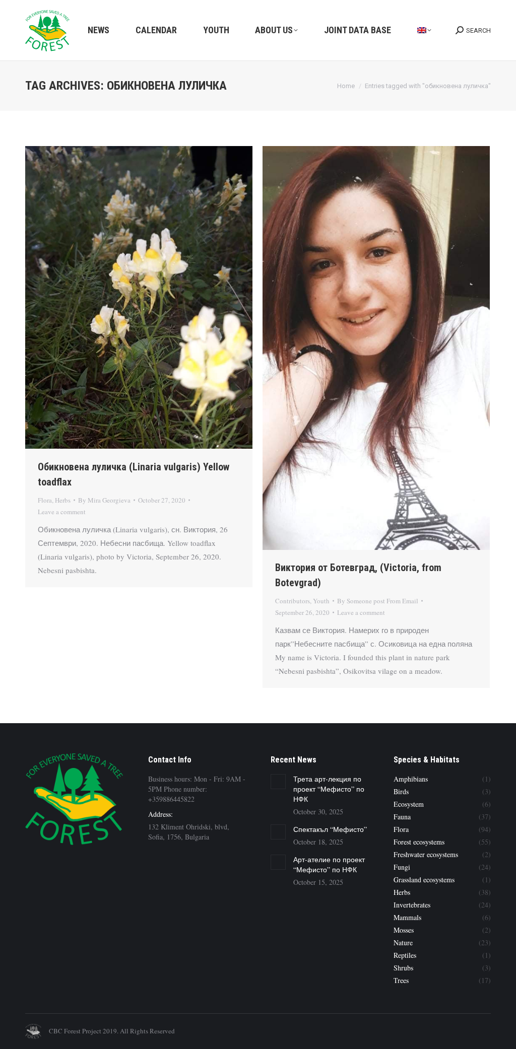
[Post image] (278, 781)
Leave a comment (62, 511)
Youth (321, 600)
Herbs (63, 500)
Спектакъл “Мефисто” (330, 829)
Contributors (292, 600)
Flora (45, 500)
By (104, 500)
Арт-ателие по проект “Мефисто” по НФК (329, 864)
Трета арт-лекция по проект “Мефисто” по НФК (328, 789)
